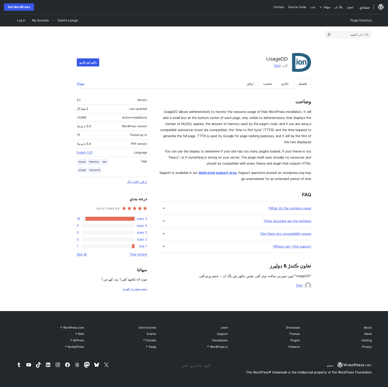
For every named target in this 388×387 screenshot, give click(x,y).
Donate (149, 340)
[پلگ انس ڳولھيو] (329, 34)
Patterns (294, 346)
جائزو (285, 83)
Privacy (367, 346)
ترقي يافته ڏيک (137, 182)
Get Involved (147, 327)
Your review (138, 254)
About (368, 327)
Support (222, 333)
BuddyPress (74, 346)
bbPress (77, 340)
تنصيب (267, 83)
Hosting (367, 340)
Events (151, 333)
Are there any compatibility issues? (285, 234)
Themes (294, 333)
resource (94, 169)
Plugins (295, 340)
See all (81, 254)
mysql (82, 161)
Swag (150, 346)
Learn (224, 327)
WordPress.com (72, 327)
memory (94, 161)
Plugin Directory (361, 20)
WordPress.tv (217, 346)
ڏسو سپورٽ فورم (135, 289)
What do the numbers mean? (289, 208)
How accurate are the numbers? (287, 221)
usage (82, 169)
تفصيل (302, 83)
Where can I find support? (292, 246)
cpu (104, 161)
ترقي (250, 83)
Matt (79, 333)
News (368, 333)
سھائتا (81, 83)
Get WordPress (19, 7)
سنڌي (330, 365)
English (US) (85, 152)
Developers (220, 340)
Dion (277, 66)
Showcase (293, 327)
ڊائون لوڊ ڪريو (88, 62)
